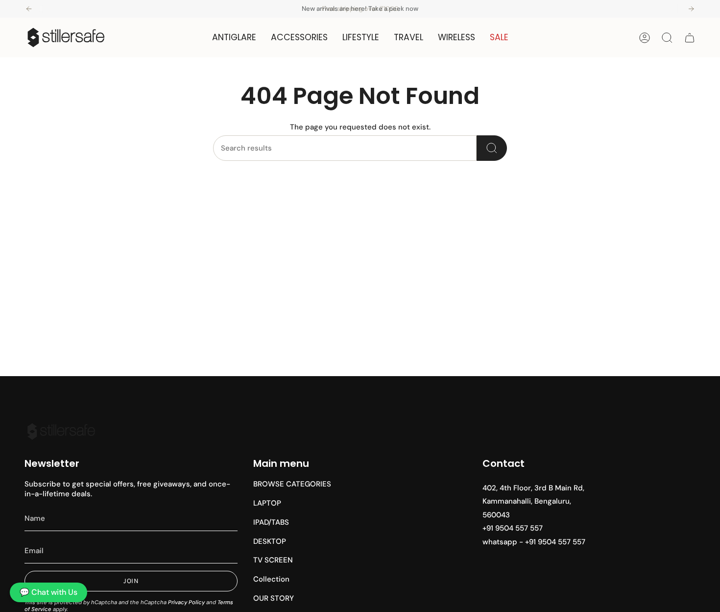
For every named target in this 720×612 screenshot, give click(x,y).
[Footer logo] (61, 431)
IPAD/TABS (271, 522)
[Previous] (28, 8)
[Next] (691, 8)
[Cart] (689, 37)
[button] (234, 37)
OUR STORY (273, 598)
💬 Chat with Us (48, 592)
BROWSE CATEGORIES (292, 484)
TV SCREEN (273, 560)
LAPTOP (267, 503)
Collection (271, 579)
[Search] (492, 148)
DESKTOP (269, 541)
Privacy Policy (186, 602)
